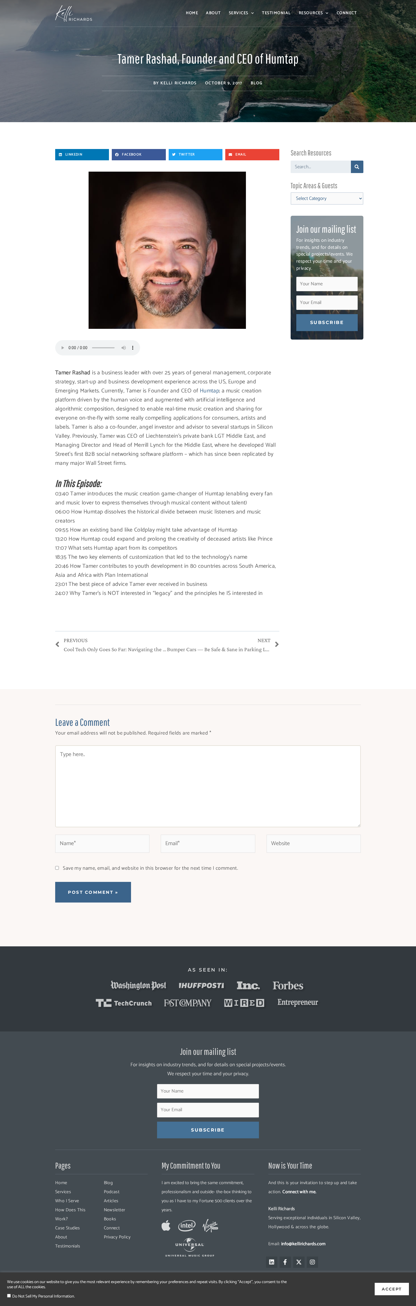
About (213, 13)
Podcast (112, 1192)
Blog (257, 83)
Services (238, 13)
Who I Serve (67, 1201)
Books (110, 1219)
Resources (311, 13)
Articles (111, 1201)
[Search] (357, 167)
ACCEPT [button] (392, 1289)
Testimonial (276, 13)
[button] (82, 154)
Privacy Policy (117, 1237)
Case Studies (67, 1228)
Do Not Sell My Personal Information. (43, 1296)
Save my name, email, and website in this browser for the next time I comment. (150, 868)
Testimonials (67, 1246)
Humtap (209, 391)
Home (192, 13)
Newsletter (114, 1210)
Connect (347, 13)
